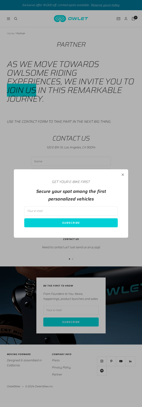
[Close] (123, 174)
